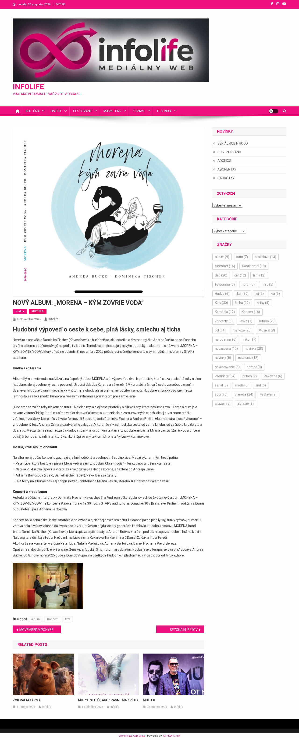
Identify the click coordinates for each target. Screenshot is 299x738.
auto (242, 257)
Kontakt (60, 4)
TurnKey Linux (171, 735)
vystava (268, 394)
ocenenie (248, 358)
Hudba (20, 311)
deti (221, 275)
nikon (249, 339)
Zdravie (246, 403)
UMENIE (56, 111)
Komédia (225, 312)
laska (246, 321)
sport (221, 394)
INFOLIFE (28, 86)
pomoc (254, 367)
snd (261, 385)
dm (240, 275)
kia (275, 293)
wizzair (223, 403)
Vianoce (244, 394)
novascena (226, 348)
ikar (242, 293)
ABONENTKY (226, 169)
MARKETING (112, 111)
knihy (263, 303)
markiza (242, 330)
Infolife (53, 319)
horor (248, 284)
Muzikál (267, 330)
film (259, 275)
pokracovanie (227, 367)
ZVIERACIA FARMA (27, 700)
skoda (242, 385)
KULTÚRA (33, 111)
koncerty (224, 321)
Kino (221, 303)
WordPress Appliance (132, 735)
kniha (242, 303)
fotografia (225, 284)
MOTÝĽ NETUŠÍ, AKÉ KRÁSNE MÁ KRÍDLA (108, 700)
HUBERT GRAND (229, 152)
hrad (267, 284)
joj (260, 293)
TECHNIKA (164, 111)
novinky (223, 358)
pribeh (249, 376)
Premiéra (225, 376)
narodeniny (225, 339)
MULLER (149, 700)
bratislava (265, 257)
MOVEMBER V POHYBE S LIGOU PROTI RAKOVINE (40, 630)
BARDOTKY (226, 178)
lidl (220, 330)
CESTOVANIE (83, 111)
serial (221, 385)
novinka (254, 348)
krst (67, 619)
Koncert (52, 619)
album (35, 619)
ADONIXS (224, 161)
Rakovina (273, 376)
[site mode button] (273, 111)
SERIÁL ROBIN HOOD (232, 143)
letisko (267, 321)
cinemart (225, 266)
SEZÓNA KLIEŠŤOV (184, 630)
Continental (254, 266)
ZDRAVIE (139, 111)
